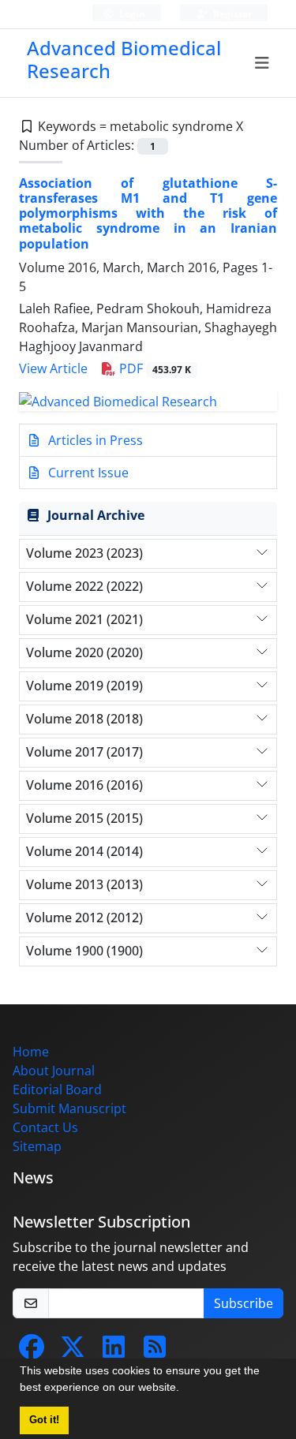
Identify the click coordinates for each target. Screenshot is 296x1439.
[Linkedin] (114, 1351)
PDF (153, 368)
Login (131, 14)
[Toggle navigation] (262, 63)
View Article (53, 368)
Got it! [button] (44, 1420)
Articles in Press (94, 440)
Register (231, 14)
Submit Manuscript (69, 1108)
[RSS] (155, 1351)
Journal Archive (95, 515)
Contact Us (45, 1127)
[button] (184, 1389)
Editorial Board (57, 1089)
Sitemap (37, 1146)
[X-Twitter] (73, 1351)
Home (31, 1051)
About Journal (54, 1070)
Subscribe (243, 1303)
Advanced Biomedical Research (124, 59)
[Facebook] (32, 1351)
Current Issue (87, 472)
